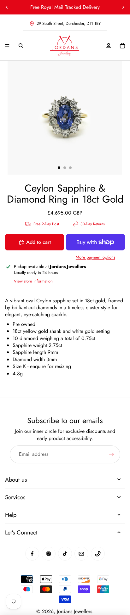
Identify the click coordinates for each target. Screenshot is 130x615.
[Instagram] (49, 554)
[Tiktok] (65, 554)
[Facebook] (32, 554)
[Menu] (7, 45)
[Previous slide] (7, 7)
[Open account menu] (108, 46)
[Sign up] (111, 454)
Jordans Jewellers (74, 611)
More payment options (95, 257)
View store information (33, 281)
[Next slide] (123, 7)
